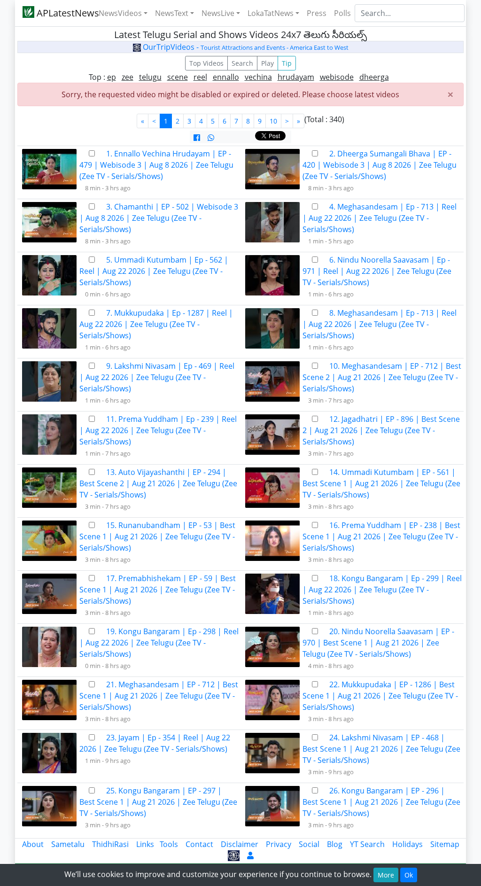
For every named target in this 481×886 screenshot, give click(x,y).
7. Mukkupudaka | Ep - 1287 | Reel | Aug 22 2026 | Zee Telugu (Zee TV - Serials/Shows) (156, 324)
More (386, 874)
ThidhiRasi (110, 844)
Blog (334, 844)
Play (267, 63)
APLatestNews (60, 13)
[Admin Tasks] (250, 855)
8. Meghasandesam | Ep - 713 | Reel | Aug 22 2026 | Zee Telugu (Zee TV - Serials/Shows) (380, 324)
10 (273, 121)
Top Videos (206, 63)
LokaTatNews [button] (271, 13)
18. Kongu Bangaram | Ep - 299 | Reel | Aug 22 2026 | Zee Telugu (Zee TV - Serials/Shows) (382, 589)
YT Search (367, 844)
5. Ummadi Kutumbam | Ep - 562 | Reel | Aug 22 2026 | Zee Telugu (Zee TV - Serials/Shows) (153, 271)
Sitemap (444, 844)
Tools (169, 844)
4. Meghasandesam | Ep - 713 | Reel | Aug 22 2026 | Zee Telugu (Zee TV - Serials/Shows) (380, 218)
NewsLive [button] (218, 13)
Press (316, 13)
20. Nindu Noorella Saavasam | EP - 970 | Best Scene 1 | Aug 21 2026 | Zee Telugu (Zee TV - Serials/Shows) (378, 642)
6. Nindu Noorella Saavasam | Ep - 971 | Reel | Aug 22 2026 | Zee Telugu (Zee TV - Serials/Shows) (377, 271)
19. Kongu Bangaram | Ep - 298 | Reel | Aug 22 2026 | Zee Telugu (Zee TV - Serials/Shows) (159, 642)
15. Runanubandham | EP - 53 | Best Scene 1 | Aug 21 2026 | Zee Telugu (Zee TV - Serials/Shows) (157, 536)
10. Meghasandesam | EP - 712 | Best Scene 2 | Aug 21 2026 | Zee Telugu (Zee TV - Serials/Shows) (382, 377)
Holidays (407, 844)
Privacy (278, 844)
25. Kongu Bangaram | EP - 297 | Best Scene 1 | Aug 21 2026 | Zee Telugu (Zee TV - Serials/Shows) (158, 801)
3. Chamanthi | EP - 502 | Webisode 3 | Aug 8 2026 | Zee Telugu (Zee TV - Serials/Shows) (158, 218)
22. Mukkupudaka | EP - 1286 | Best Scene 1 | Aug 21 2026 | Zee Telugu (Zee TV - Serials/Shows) (380, 695)
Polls (342, 13)
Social (309, 844)
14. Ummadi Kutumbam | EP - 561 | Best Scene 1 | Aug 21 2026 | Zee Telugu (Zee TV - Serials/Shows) (381, 483)
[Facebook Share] (197, 137)
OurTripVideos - (245, 47)
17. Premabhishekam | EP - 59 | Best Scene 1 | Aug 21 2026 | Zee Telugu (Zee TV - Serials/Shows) (157, 589)
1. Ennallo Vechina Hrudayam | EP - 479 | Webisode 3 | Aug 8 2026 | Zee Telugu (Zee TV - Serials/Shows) (156, 164)
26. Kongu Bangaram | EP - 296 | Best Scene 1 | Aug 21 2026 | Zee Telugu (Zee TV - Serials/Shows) (381, 801)
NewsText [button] (171, 13)
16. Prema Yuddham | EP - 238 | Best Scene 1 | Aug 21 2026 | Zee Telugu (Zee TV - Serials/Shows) (381, 536)
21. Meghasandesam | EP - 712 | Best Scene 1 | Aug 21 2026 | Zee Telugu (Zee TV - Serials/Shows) (158, 695)
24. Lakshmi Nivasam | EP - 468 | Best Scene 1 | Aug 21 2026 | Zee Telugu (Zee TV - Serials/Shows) (381, 748)
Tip (287, 63)
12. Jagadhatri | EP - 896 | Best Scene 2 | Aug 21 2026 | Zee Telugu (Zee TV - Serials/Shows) (381, 430)
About (33, 844)
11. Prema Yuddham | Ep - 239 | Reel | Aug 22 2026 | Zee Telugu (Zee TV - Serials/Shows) (158, 430)
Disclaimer (239, 844)
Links (145, 844)
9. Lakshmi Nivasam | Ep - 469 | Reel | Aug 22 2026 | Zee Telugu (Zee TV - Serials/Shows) (156, 377)
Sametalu (68, 844)
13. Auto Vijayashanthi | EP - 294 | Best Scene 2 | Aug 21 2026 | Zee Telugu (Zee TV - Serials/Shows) (158, 483)
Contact (199, 844)
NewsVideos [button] (120, 13)
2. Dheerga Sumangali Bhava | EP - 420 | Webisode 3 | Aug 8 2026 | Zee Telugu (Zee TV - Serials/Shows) (380, 164)
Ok (408, 874)
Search (242, 63)
